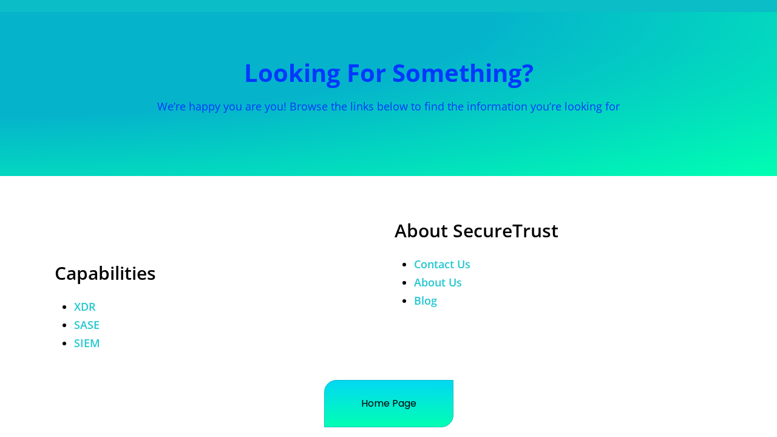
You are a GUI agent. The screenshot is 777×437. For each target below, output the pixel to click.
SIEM (87, 343)
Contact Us (442, 264)
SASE (87, 324)
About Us (438, 282)
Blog (425, 300)
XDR (85, 306)
